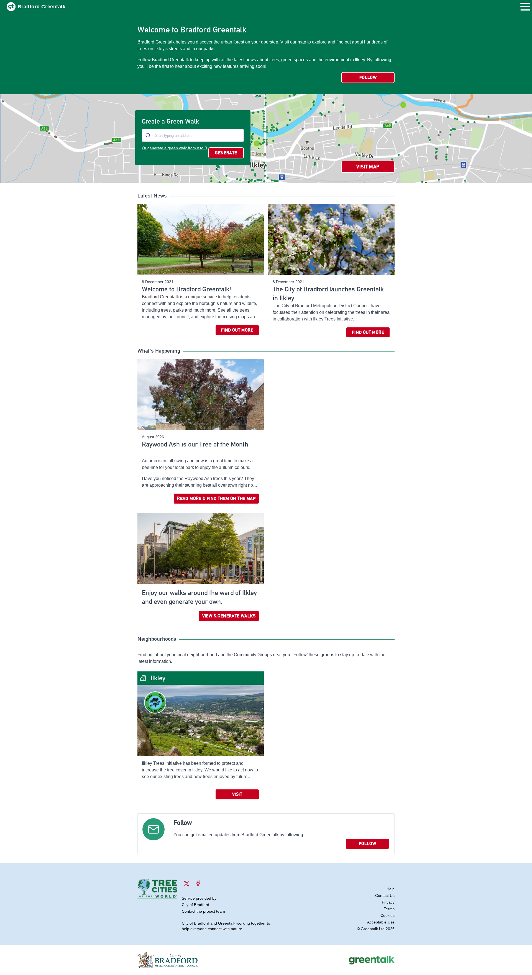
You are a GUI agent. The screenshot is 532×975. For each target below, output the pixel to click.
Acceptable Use (381, 922)
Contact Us (385, 895)
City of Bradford (195, 904)
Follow (368, 77)
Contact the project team (203, 911)
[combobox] (193, 135)
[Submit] (148, 135)
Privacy (388, 902)
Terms (389, 909)
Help (391, 889)
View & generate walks (228, 616)
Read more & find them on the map (216, 498)
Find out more (237, 330)
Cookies (387, 915)
